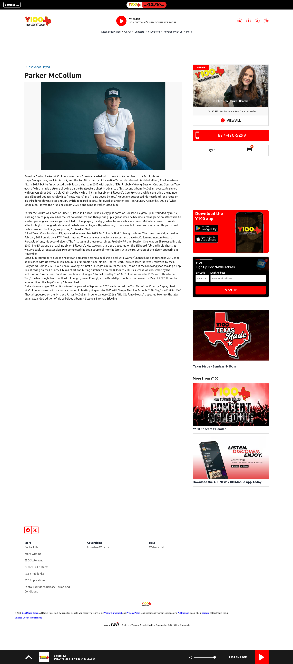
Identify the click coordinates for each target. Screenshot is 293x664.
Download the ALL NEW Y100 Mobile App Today (227, 482)
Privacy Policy (133, 613)
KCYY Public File (34, 573)
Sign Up (231, 290)
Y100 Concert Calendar (209, 429)
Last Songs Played (111, 31)
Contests (139, 31)
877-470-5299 (232, 135)
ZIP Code (200, 272)
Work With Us (32, 553)
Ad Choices (183, 613)
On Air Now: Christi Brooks (230, 101)
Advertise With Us (173, 31)
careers (205, 613)
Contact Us (31, 547)
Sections (10, 4)
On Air (127, 31)
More (189, 31)
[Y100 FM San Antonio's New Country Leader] (146, 4)
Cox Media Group (30, 613)
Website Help (157, 547)
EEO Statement (33, 560)
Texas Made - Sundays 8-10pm (214, 366)
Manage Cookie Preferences (28, 618)
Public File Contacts (36, 567)
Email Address (217, 272)
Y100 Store (154, 31)
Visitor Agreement (113, 613)
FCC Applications (34, 580)
